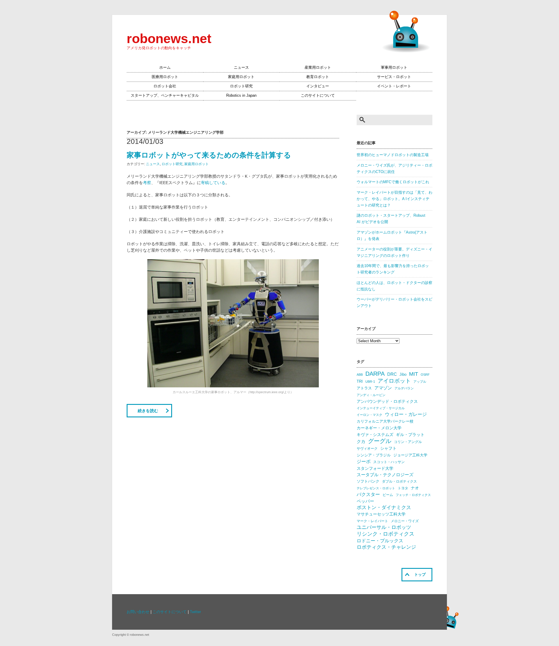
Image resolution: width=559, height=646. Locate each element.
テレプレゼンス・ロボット (376, 488)
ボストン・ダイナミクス (384, 507)
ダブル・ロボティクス (399, 481)
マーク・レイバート (372, 521)
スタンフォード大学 (375, 468)
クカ (361, 441)
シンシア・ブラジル (374, 455)
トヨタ (403, 488)
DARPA (375, 373)
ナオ (415, 488)
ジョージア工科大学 (410, 455)
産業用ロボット (318, 68)
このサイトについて (318, 95)
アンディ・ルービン (371, 395)
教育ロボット (317, 77)
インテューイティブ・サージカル (381, 408)
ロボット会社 (164, 86)
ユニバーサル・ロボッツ (384, 527)
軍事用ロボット (394, 68)
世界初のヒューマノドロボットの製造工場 (393, 155)
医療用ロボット (165, 77)
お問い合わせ (138, 612)
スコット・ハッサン (389, 462)
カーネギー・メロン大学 (379, 428)
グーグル (379, 441)
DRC (392, 374)
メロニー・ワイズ (405, 521)
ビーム (388, 495)
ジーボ (364, 461)
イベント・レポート (394, 86)
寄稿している (213, 182)
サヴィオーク (367, 448)
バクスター (368, 494)
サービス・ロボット (394, 77)
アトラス (364, 388)
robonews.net (169, 38)
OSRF (425, 374)
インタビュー (317, 86)
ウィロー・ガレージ (406, 414)
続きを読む (148, 410)
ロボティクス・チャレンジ (386, 547)
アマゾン (383, 387)
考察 (147, 182)
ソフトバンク (368, 481)
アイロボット (394, 381)
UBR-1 (370, 381)
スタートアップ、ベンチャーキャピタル (165, 95)
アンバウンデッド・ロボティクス (387, 401)
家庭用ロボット (241, 77)
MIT (413, 374)
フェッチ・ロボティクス (413, 495)
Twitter (195, 612)
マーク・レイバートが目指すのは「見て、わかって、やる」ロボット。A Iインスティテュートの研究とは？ (394, 198)
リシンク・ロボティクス (385, 534)
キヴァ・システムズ (375, 434)
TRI (360, 381)
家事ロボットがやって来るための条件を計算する (209, 155)
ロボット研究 (241, 86)
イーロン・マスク (369, 414)
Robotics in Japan (241, 95)
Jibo (402, 374)
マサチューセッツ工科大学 (381, 514)
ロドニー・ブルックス (380, 540)
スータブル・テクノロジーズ (385, 474)
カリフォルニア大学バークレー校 (385, 421)
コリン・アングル (408, 442)
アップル (419, 381)
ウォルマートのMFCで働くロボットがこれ (393, 182)
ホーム (165, 68)
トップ (420, 575)
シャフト (388, 448)
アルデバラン (404, 388)
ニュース (241, 68)
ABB (360, 374)
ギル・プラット (410, 434)
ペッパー (365, 501)
